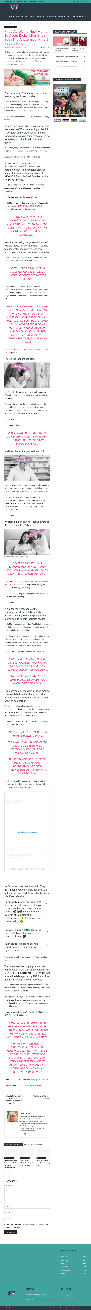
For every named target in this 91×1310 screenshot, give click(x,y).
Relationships (50, 16)
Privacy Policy (77, 1308)
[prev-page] (5, 1171)
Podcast (41, 1)
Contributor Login (9, 1)
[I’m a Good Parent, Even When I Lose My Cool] (43, 1154)
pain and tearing (20, 101)
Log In (46, 1308)
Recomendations (78, 16)
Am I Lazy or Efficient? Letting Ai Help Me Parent (26, 1163)
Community (33, 1)
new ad (9, 176)
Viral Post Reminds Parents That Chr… (66, 66)
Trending (39, 16)
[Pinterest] (85, 1)
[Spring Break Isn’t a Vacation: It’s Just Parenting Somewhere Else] (11, 1154)
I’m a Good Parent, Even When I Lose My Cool (43, 1163)
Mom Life (24, 16)
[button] (74, 1)
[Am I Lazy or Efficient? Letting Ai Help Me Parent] (27, 1154)
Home (19, 1)
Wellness (60, 16)
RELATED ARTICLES (14, 1145)
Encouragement (9, 1158)
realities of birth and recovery (24, 973)
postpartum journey (26, 206)
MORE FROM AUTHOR (33, 1145)
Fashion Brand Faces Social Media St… (66, 61)
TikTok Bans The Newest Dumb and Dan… (67, 56)
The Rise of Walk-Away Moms (41, 1097)
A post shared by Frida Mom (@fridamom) (27, 869)
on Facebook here (32, 1085)
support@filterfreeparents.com (46, 1299)
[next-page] (9, 1171)
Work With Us (54, 1308)
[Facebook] (77, 1)
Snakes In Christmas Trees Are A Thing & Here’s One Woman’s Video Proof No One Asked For (14, 1099)
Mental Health (25, 1158)
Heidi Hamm (10, 47)
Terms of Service (65, 1308)
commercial (27, 969)
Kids (31, 16)
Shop (25, 1)
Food (68, 16)
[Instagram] (81, 1)
